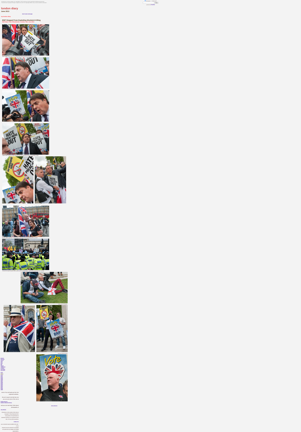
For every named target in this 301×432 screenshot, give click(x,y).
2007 (2, 381)
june (2, 363)
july (1, 364)
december (3, 370)
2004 (2, 384)
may (2, 362)
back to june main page (27, 14)
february (2, 359)
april (2, 361)
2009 (2, 378)
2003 (2, 385)
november (3, 369)
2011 (2, 376)
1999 (2, 389)
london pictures (4, 401)
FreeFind (153, 4)
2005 (2, 383)
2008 (2, 379)
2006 (2, 382)
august (2, 365)
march (2, 360)
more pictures (54, 405)
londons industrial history (6, 402)
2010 (2, 377)
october (2, 368)
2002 (2, 386)
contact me (16, 421)
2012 (2, 375)
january (2, 358)
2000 (2, 388)
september (3, 367)
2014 (2, 372)
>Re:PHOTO (3, 409)
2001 (2, 387)
